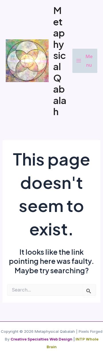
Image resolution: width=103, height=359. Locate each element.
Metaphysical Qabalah (59, 60)
